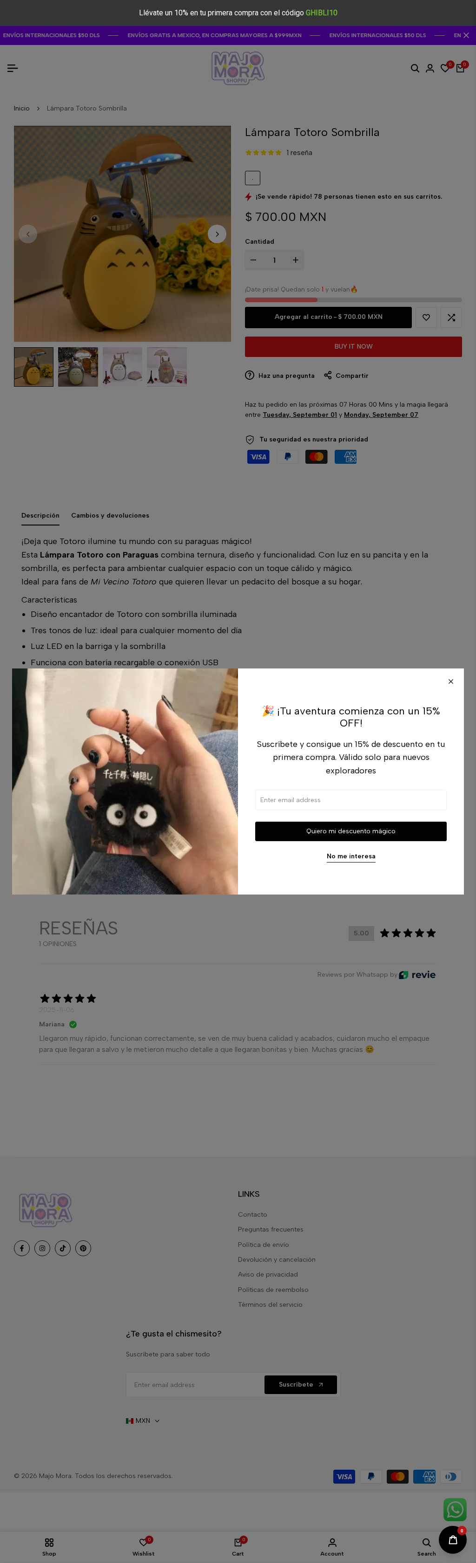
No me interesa (351, 856)
